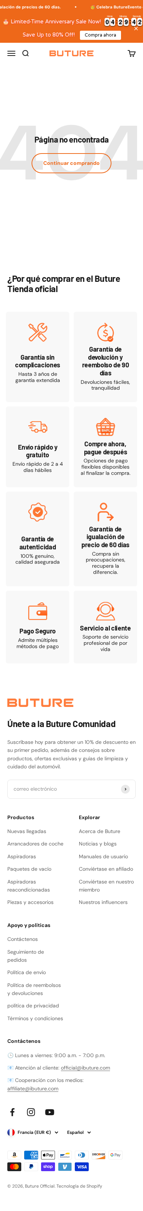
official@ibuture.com (85, 1067)
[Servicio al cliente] (105, 627)
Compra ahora (100, 35)
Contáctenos (22, 939)
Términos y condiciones (35, 1018)
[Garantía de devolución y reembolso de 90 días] (105, 357)
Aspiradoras (21, 856)
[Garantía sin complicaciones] (37, 357)
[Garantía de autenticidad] (37, 539)
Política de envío (26, 972)
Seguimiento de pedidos (25, 956)
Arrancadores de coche (35, 843)
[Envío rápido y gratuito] (37, 446)
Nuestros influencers (103, 902)
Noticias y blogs (98, 843)
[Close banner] (136, 28)
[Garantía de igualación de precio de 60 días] (105, 539)
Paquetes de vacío (29, 869)
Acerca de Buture (99, 831)
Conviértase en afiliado (106, 869)
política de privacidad (33, 1005)
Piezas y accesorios (30, 902)
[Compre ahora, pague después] (105, 446)
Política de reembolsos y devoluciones (34, 989)
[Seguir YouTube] (50, 1112)
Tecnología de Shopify (79, 1186)
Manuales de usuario (103, 856)
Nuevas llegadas (26, 831)
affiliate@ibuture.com (32, 1088)
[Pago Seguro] (37, 627)
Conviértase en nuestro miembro (106, 885)
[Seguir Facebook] (12, 1112)
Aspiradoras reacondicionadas (28, 885)
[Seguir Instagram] (31, 1112)
